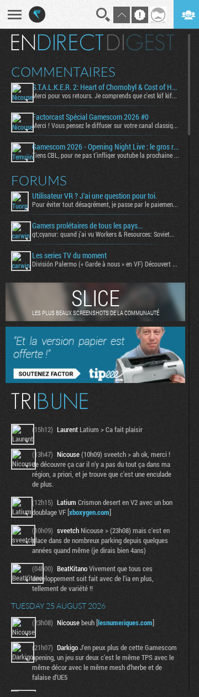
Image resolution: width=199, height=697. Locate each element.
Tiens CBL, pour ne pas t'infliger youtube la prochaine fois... (106, 155)
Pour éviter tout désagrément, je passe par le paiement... (106, 204)
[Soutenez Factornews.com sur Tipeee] (95, 380)
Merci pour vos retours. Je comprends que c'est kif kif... (104, 95)
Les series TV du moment (69, 255)
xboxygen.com (89, 512)
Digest (141, 42)
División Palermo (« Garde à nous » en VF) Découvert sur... (106, 264)
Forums (39, 180)
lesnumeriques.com (125, 622)
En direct (57, 42)
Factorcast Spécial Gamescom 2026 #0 (90, 117)
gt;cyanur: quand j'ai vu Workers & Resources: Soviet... (103, 234)
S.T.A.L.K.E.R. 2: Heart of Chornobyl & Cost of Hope (106, 87)
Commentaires (63, 71)
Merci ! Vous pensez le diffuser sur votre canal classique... (106, 125)
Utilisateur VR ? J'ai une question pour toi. (94, 195)
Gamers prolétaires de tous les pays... (87, 225)
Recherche (103, 15)
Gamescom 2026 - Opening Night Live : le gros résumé (106, 146)
